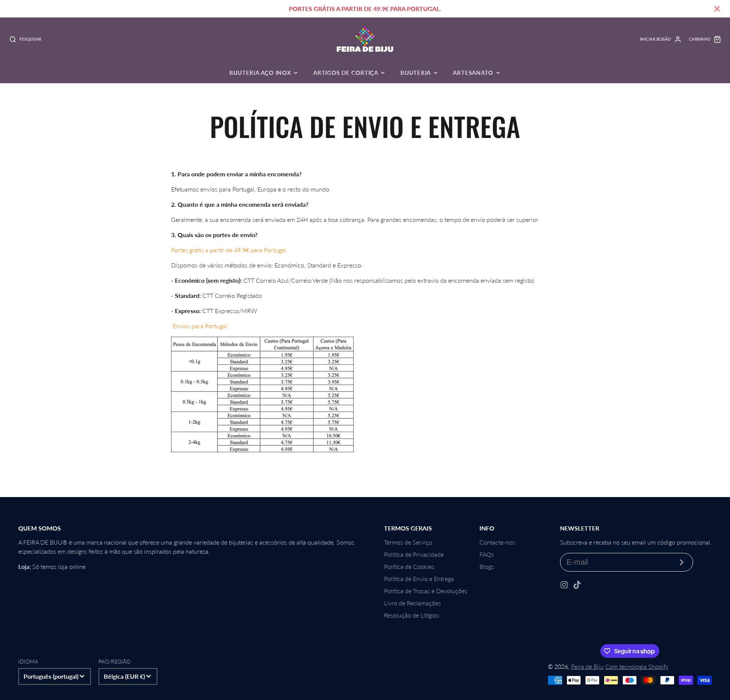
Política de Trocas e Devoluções (425, 590)
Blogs (486, 566)
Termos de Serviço (408, 542)
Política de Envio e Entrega (419, 578)
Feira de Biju (587, 666)
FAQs (486, 554)
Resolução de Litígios (411, 615)
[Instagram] (564, 585)
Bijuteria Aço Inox (260, 72)
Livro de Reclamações (412, 603)
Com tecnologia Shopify (636, 666)
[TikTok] (577, 585)
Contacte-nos (497, 542)
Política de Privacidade (414, 554)
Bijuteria (415, 72)
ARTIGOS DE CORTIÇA (345, 72)
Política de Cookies (409, 566)
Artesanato (473, 72)
